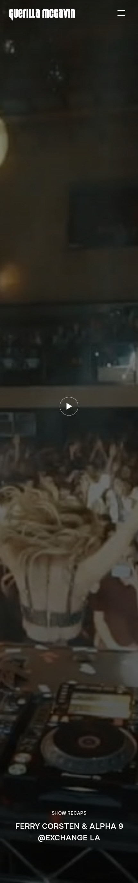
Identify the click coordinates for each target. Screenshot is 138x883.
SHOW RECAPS (69, 813)
